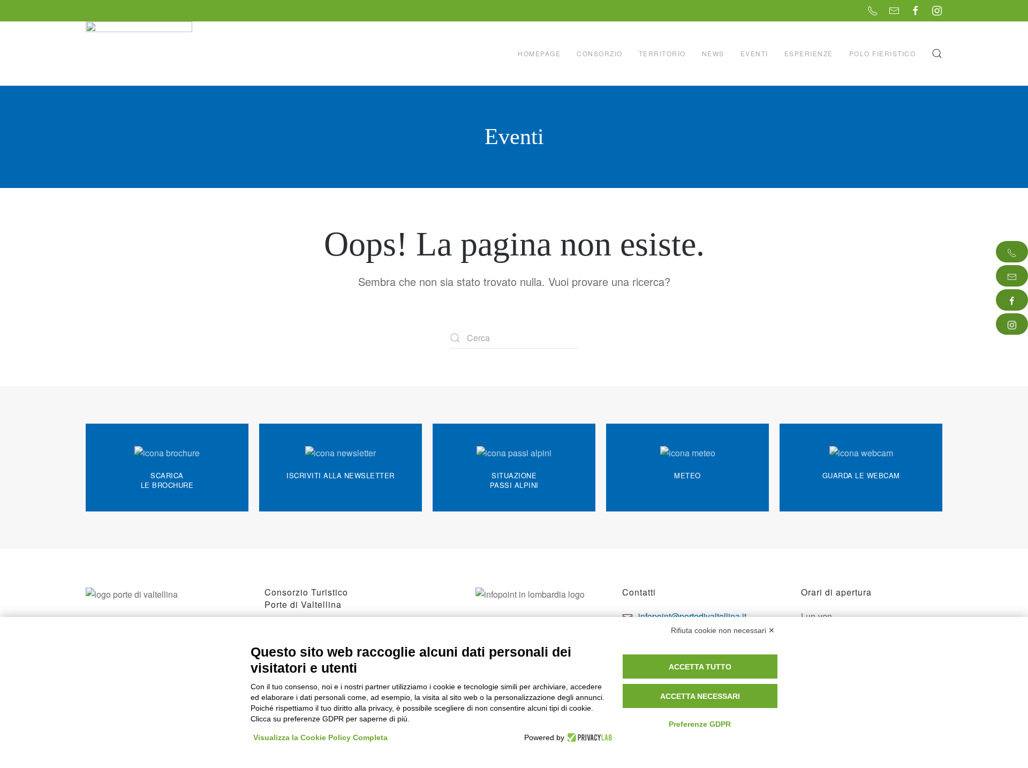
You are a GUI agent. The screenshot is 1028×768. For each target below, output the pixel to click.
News (713, 53)
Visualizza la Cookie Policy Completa (320, 737)
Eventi (754, 53)
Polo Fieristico (882, 53)
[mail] (1012, 276)
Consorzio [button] (600, 53)
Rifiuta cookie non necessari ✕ (723, 630)
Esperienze (808, 53)
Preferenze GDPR (700, 724)
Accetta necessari (700, 696)
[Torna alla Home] (140, 53)
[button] (937, 53)
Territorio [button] (662, 53)
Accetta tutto (700, 666)
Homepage (539, 53)
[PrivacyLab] (588, 737)
